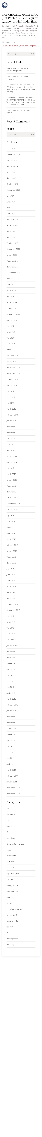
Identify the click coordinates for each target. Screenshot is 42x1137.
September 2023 (13, 190)
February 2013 (12, 640)
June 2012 (11, 681)
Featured (10, 861)
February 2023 (12, 219)
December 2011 (13, 716)
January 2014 (12, 586)
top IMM (10, 927)
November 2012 (13, 657)
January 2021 (12, 302)
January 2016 (12, 480)
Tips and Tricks (12, 921)
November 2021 (13, 267)
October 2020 (12, 308)
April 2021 (11, 284)
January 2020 (12, 361)
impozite (10, 879)
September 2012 (13, 663)
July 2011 (10, 746)
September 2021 (13, 273)
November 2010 (13, 793)
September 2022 (13, 249)
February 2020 (12, 355)
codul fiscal (11, 838)
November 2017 (13, 432)
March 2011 (11, 770)
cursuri (9, 850)
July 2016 (10, 468)
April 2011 (11, 764)
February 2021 (12, 296)
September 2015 (13, 503)
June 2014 (11, 574)
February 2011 (12, 776)
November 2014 (13, 563)
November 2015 (13, 492)
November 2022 (13, 237)
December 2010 (13, 788)
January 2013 (12, 645)
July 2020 (10, 326)
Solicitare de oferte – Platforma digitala (19, 111)
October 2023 (12, 184)
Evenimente (11, 856)
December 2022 (13, 231)
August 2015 (12, 509)
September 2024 (13, 154)
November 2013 (13, 598)
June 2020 (11, 332)
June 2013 (11, 622)
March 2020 (11, 350)
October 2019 (12, 379)
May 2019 (10, 403)
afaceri (9, 820)
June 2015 (11, 521)
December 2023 (13, 172)
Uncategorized (12, 938)
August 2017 (12, 438)
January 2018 (12, 421)
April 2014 (11, 580)
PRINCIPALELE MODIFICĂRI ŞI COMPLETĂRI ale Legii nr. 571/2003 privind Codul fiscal (20, 18)
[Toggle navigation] (39, 5)
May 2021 (10, 278)
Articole (16, 46)
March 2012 (11, 699)
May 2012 (10, 687)
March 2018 (11, 409)
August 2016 (12, 462)
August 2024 (12, 160)
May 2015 (10, 527)
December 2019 (13, 367)
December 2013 (13, 592)
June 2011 (11, 752)
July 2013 (10, 616)
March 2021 (11, 290)
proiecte (10, 897)
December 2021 (13, 261)
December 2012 (13, 651)
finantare (10, 867)
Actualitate (9, 46)
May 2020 (10, 338)
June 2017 (11, 444)
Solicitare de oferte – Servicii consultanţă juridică (18, 69)
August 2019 (12, 385)
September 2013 (13, 610)
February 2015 (12, 545)
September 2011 (13, 734)
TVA (8, 933)
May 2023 (10, 207)
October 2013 (12, 604)
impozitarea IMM (13, 873)
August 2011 (12, 740)
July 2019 (10, 391)
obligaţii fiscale (12, 885)
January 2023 (12, 225)
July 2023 (10, 196)
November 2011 (13, 722)
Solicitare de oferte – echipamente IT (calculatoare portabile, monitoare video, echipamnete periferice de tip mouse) (21, 88)
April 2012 (11, 693)
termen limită (12, 915)
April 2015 (11, 533)
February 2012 (12, 705)
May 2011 (10, 758)
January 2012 (12, 711)
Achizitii (9, 808)
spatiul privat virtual (14, 909)
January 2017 (12, 456)
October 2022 (12, 243)
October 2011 (12, 728)
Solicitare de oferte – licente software (18, 77)
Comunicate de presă (28, 46)
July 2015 (10, 515)
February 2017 (12, 450)
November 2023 (13, 178)
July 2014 (10, 569)
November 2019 (13, 373)
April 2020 (11, 344)
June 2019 (11, 397)
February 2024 (12, 166)
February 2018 (12, 415)
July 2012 (10, 675)
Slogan (9, 903)
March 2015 (11, 539)
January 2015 (12, 551)
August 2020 (12, 320)
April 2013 (11, 634)
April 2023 (11, 213)
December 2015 (13, 486)
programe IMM (12, 891)
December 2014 (13, 557)
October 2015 (12, 498)
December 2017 (13, 426)
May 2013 (10, 628)
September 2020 (13, 314)
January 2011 (12, 782)
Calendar (10, 832)
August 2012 (12, 669)
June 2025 (11, 148)
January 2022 (12, 255)
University (10, 944)
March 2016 (11, 474)
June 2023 (11, 202)
